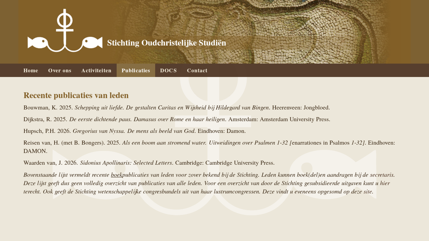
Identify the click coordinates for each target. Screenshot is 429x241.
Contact (197, 70)
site (368, 191)
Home (30, 70)
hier (385, 183)
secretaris (381, 174)
